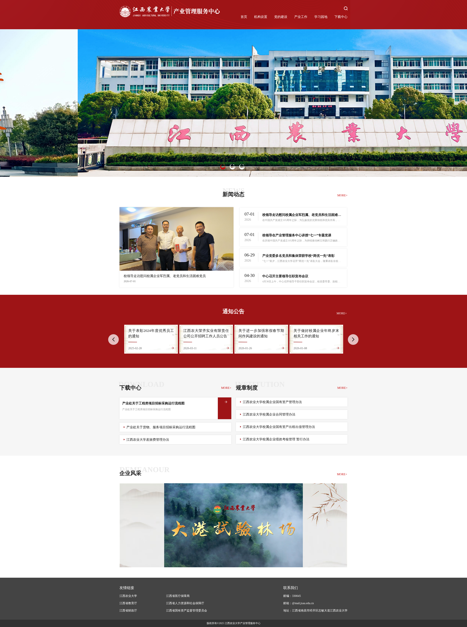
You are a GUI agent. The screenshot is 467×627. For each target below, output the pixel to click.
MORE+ (342, 195)
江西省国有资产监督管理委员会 (186, 610)
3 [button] (242, 166)
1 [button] (223, 166)
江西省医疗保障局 (178, 595)
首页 (244, 17)
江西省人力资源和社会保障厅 (185, 603)
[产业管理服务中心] (169, 12)
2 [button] (232, 166)
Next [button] (353, 339)
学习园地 (320, 17)
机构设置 (260, 17)
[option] (233, 103)
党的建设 (280, 17)
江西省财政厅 (128, 610)
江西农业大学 (128, 595)
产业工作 (300, 17)
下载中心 (341, 17)
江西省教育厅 (128, 603)
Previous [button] (113, 339)
